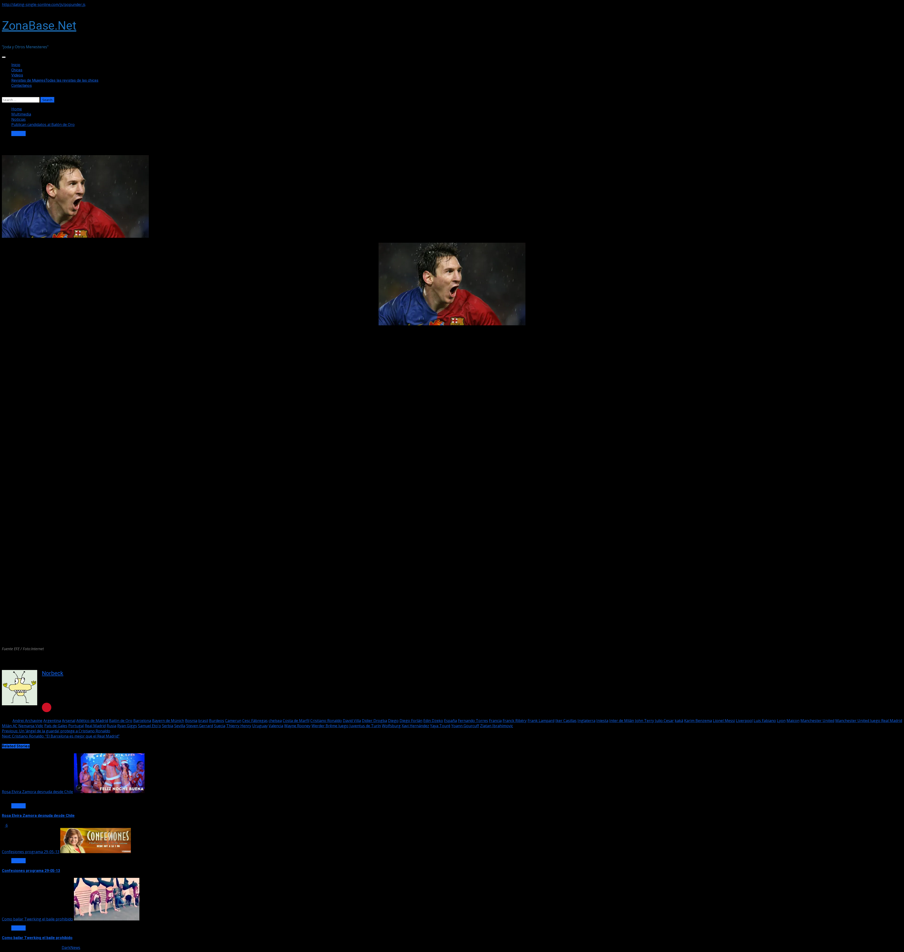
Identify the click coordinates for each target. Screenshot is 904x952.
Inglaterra (586, 720)
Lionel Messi (724, 720)
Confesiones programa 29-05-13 (30, 851)
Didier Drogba (374, 720)
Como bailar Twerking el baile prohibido (37, 919)
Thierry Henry (238, 725)
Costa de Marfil (296, 720)
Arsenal (68, 720)
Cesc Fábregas (255, 720)
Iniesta (602, 720)
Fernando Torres (473, 720)
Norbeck (52, 673)
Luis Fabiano (765, 720)
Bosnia (191, 720)
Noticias (18, 133)
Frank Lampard (541, 720)
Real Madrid (95, 725)
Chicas (16, 70)
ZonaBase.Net (39, 25)
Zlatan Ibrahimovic (496, 725)
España (450, 720)
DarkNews (71, 947)
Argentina (52, 720)
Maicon (793, 720)
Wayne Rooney (297, 725)
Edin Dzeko (433, 720)
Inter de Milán (621, 720)
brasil (203, 720)
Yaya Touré (440, 725)
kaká (679, 720)
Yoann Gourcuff (465, 725)
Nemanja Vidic (30, 725)
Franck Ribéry (515, 720)
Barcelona (142, 720)
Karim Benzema (698, 720)
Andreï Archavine (27, 720)
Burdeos (216, 720)
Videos (17, 75)
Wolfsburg (391, 725)
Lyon (781, 720)
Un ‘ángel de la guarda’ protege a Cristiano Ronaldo (56, 731)
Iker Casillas (566, 720)
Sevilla (179, 725)
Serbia (167, 725)
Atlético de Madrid (92, 720)
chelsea (275, 720)
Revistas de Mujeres (54, 80)
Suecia (219, 725)
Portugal (76, 725)
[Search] (3, 94)
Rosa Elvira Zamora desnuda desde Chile (37, 791)
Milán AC (9, 725)
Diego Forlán (411, 720)
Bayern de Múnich (168, 720)
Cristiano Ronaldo (326, 720)
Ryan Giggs (127, 725)
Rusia (111, 725)
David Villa (352, 720)
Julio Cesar (664, 720)
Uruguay (260, 725)
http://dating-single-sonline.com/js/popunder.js (43, 4)
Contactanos (21, 85)
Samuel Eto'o (149, 725)
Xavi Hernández (415, 725)
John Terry (644, 720)
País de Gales (55, 725)
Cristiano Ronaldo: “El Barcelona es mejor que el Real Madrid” (61, 736)
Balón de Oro (120, 720)
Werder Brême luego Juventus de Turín (346, 725)
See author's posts (65, 694)
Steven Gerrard (199, 725)
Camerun (233, 720)
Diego (393, 720)
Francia (495, 720)
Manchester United (817, 720)
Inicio (15, 65)
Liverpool (744, 720)
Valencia (276, 725)
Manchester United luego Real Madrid (868, 720)
